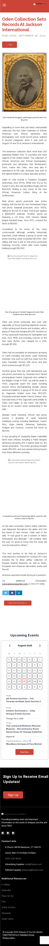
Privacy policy (9, 938)
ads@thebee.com (33, 864)
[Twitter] (9, 834)
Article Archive (8, 907)
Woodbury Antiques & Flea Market (24, 744)
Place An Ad (7, 896)
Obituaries (6, 913)
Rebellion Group (27, 935)
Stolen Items (7, 919)
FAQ (3, 901)
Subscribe (6, 890)
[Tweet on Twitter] (5, 593)
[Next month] (40, 645)
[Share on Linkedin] (19, 593)
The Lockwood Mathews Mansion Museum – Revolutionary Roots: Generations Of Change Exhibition (24, 729)
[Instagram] (14, 834)
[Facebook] (3, 834)
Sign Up (13, 795)
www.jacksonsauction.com (15, 584)
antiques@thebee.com (32, 870)
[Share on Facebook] (12, 593)
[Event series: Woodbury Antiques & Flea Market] (30, 741)
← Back (9, 45)
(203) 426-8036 (13, 858)
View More (24, 752)
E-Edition (5, 884)
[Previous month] (9, 645)
